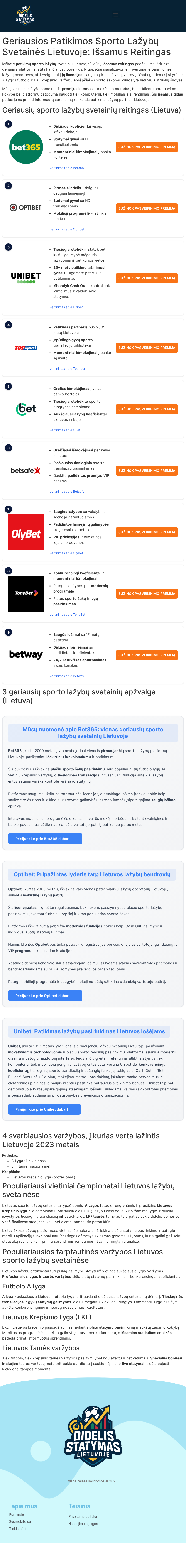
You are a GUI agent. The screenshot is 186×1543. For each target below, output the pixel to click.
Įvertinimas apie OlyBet (66, 553)
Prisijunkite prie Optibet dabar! (42, 995)
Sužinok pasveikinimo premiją (146, 147)
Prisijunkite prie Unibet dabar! (41, 1109)
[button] (116, 14)
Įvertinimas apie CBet (64, 430)
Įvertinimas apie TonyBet (67, 614)
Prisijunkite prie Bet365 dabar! (42, 838)
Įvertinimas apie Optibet (66, 229)
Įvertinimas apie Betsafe (66, 491)
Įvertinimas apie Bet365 (66, 168)
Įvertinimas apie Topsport (67, 368)
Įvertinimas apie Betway (66, 676)
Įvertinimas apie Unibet (66, 307)
